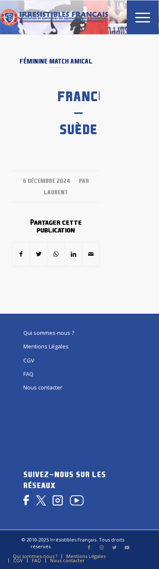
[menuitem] (138, 17)
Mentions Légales (46, 346)
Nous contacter (42, 387)
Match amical (70, 61)
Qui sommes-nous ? (48, 333)
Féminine (33, 61)
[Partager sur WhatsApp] (55, 254)
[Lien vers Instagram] (101, 547)
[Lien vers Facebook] (89, 547)
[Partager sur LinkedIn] (73, 254)
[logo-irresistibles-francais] (54, 17)
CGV (28, 360)
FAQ (28, 374)
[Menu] (138, 17)
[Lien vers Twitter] (114, 547)
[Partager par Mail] (90, 254)
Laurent (56, 192)
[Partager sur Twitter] (38, 254)
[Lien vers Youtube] (127, 547)
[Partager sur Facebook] (21, 254)
